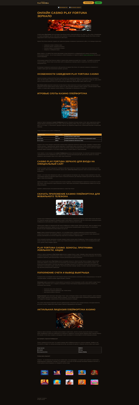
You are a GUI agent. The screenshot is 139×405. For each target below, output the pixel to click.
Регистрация (88, 2)
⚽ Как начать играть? (75, 7)
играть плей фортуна (88, 55)
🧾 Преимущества (62, 7)
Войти (98, 2)
